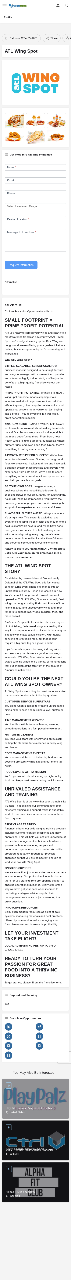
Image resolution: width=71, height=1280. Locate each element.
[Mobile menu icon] (4, 6)
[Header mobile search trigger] (66, 5)
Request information (21, 265)
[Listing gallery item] (14, 120)
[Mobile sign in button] (57, 5)
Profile (8, 17)
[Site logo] (18, 6)
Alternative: (11, 281)
